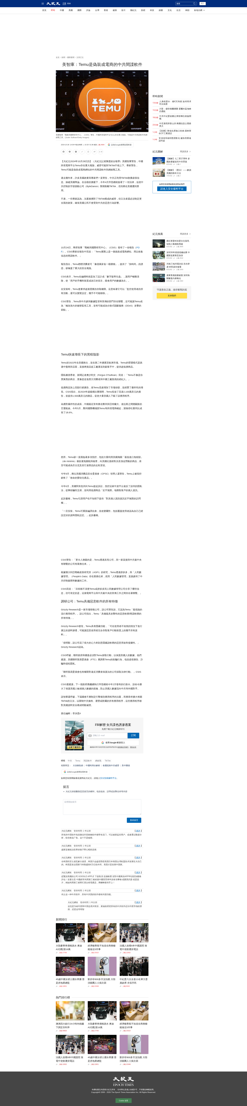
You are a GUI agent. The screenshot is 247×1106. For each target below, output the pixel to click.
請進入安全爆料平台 (171, 188)
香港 (106, 10)
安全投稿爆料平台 (108, 778)
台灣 (97, 10)
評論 (88, 10)
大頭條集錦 (78, 765)
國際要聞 (70, 57)
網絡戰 (98, 761)
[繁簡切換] (100, 152)
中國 (62, 10)
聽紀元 (133, 10)
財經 (143, 10)
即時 (53, 10)
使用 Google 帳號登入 (115, 743)
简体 (69, 3)
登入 (202, 3)
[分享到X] (75, 152)
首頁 (44, 10)
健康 (115, 10)
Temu (77, 761)
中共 (70, 761)
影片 (123, 10)
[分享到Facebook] (63, 152)
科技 (152, 10)
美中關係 (126, 765)
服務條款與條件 (123, 747)
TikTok (108, 761)
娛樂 (161, 10)
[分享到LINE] (69, 152)
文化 (170, 10)
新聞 (63, 57)
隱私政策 (133, 747)
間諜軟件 (88, 761)
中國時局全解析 (93, 765)
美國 (71, 10)
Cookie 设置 (123, 1101)
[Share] (57, 953)
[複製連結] (82, 151)
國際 (79, 10)
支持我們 (172, 296)
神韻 (187, 10)
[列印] (88, 152)
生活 (178, 10)
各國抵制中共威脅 (111, 765)
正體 (64, 3)
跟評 (138, 831)
